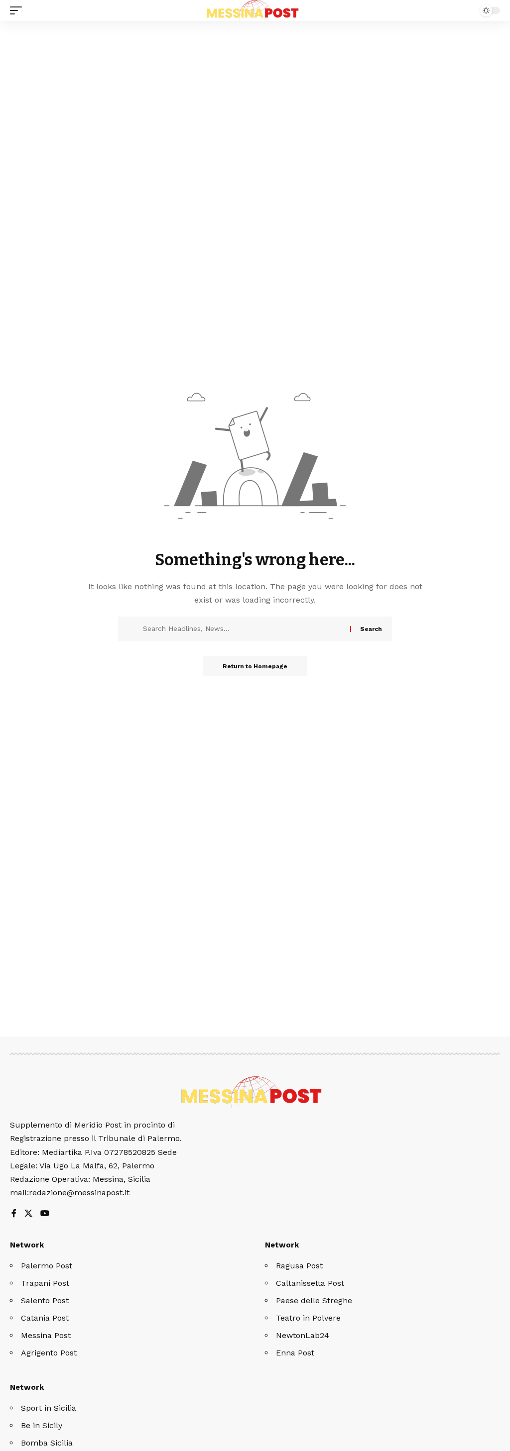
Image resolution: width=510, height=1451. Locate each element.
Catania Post (45, 1318)
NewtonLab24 (302, 1335)
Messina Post (46, 1335)
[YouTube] (45, 1214)
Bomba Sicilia (47, 1443)
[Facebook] (14, 1214)
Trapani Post (45, 1283)
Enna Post (295, 1352)
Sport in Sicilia (48, 1408)
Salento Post (45, 1300)
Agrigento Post (49, 1352)
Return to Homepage (255, 666)
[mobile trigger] (18, 10)
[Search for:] (242, 629)
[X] (28, 1214)
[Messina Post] (255, 10)
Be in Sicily (41, 1425)
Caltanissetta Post (310, 1283)
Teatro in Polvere (308, 1318)
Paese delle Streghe (314, 1300)
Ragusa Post (299, 1265)
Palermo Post (46, 1265)
